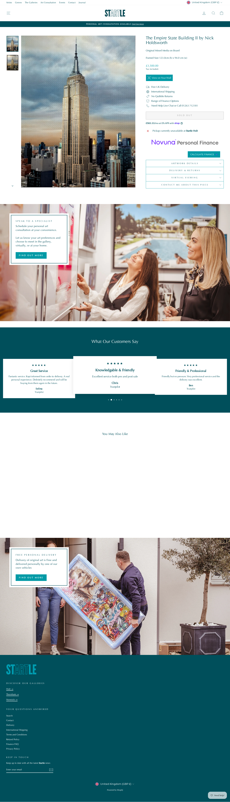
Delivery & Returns (184, 170)
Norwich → (12, 699)
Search (9, 715)
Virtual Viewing (184, 177)
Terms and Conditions (16, 734)
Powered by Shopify (115, 790)
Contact (72, 2)
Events (62, 2)
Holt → (9, 689)
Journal (82, 2)
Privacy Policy (13, 749)
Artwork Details (184, 163)
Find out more (31, 255)
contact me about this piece (184, 184)
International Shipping (17, 730)
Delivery (10, 725)
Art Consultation (48, 2)
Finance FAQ (12, 744)
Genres (18, 2)
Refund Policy (12, 739)
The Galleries (31, 2)
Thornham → (12, 694)
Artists (9, 2)
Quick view (32, 509)
